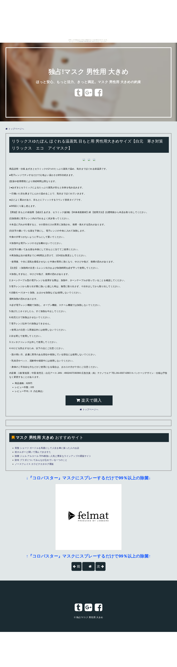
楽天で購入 (91, 400)
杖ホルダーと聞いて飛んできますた (33, 452)
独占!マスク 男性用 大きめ (88, 71)
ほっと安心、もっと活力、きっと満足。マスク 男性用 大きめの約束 (88, 82)
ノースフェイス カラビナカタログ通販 (34, 464)
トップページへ (16, 129)
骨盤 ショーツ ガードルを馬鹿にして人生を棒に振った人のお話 (47, 448)
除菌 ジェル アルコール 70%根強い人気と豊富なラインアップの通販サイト (53, 456)
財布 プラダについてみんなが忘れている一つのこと (41, 460)
